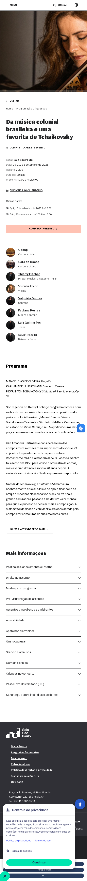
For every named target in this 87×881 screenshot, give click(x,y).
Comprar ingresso (41, 229)
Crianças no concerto (20, 673)
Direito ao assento (18, 577)
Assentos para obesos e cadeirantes (29, 609)
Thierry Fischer (29, 274)
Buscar (62, 5)
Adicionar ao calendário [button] (26, 190)
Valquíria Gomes (30, 298)
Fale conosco (19, 758)
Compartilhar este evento (27, 148)
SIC (43, 875)
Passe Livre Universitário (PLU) (25, 684)
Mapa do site (19, 746)
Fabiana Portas (29, 310)
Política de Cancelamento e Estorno (29, 567)
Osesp (23, 250)
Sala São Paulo (23, 160)
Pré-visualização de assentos (25, 599)
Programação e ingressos (31, 108)
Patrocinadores (20, 764)
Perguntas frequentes (25, 752)
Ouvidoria (17, 782)
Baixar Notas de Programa (28, 529)
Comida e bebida (17, 663)
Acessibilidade (15, 620)
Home (9, 108)
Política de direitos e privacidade (32, 770)
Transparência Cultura (25, 776)
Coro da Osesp (28, 262)
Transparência (43, 869)
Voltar (14, 101)
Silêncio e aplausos (18, 652)
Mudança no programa (21, 588)
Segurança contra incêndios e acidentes (32, 695)
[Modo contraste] (76, 5)
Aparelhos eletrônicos (20, 631)
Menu (13, 5)
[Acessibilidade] (80, 804)
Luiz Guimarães (29, 322)
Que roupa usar (16, 641)
